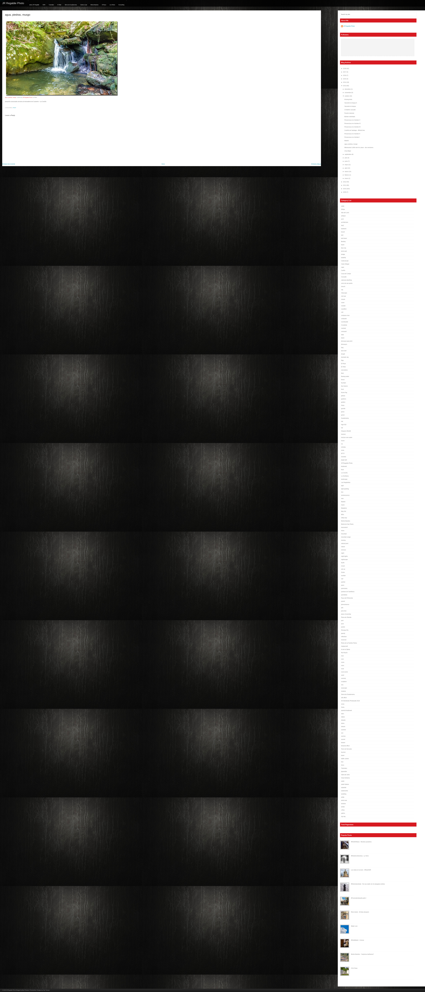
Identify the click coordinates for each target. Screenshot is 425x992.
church (343, 286)
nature (343, 546)
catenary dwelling (346, 280)
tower (342, 755)
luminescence (345, 495)
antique (343, 216)
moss (342, 530)
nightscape (344, 559)
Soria (342, 707)
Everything (121, 4)
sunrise (343, 736)
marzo (347, 171)
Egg (342, 360)
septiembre (348, 154)
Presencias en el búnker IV (352, 123)
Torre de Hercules (346, 749)
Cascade (344, 277)
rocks (342, 662)
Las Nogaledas (345, 482)
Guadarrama (345, 418)
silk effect (344, 697)
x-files (343, 810)
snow (342, 704)
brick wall (344, 251)
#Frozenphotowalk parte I (358, 898)
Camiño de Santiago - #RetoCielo (354, 130)
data (342, 334)
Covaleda (344, 325)
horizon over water (346, 437)
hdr (342, 421)
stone (342, 723)
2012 (345, 182)
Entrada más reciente (8, 164)
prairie (343, 627)
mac (342, 498)
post (14, 107)
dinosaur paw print (346, 341)
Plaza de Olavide (346, 617)
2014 (345, 82)
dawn (342, 338)
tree (342, 762)
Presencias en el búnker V (352, 120)
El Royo (104, 4)
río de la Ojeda (345, 649)
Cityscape (344, 293)
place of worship (346, 614)
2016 (345, 75)
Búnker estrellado (349, 116)
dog (342, 347)
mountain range (346, 537)
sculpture (344, 681)
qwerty (343, 633)
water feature (345, 784)
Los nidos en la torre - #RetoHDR (361, 870)
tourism (343, 752)
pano (342, 585)
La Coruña (344, 473)
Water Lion (354, 926)
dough (343, 354)
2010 (345, 188)
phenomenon (345, 604)
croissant (344, 331)
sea (342, 685)
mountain (344, 534)
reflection (344, 636)
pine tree (343, 611)
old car (343, 569)
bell (342, 235)
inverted (343, 457)
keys (342, 469)
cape (342, 267)
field (342, 373)
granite (343, 408)
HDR (44, 4)
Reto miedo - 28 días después (360, 912)
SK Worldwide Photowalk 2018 (350, 701)
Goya (342, 405)
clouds (343, 299)
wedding (343, 794)
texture (343, 742)
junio (346, 161)
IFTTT (343, 453)
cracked (343, 328)
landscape (344, 479)
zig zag (343, 816)
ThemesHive (33, 990)
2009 (345, 192)
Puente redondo (349, 113)
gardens (343, 399)
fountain (343, 383)
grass (342, 412)
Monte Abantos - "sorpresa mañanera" (362, 954)
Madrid (346, 140)
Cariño (343, 270)
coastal (343, 306)
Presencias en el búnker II (352, 134)
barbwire (343, 228)
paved (343, 601)
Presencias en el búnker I (352, 137)
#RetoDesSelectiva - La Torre (360, 856)
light (342, 485)
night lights (344, 556)
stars (342, 713)
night (342, 553)
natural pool (344, 543)
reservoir (343, 640)
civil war (343, 296)
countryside (344, 322)
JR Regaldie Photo (13, 3)
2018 (345, 68)
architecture (344, 222)
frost (342, 389)
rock (342, 659)
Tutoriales (51, 4)
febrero (347, 175)
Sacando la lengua (350, 106)
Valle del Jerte (345, 774)
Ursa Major (347, 151)
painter (343, 582)
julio (346, 158)
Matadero (344, 508)
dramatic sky (345, 357)
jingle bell (344, 460)
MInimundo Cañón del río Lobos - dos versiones (358, 147)
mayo (346, 164)
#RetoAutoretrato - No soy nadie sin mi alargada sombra (368, 884)
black (342, 245)
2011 (345, 185)
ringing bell (344, 646)
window (343, 803)
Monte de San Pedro (347, 524)
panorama (344, 588)
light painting (345, 489)
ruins (342, 665)
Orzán (343, 572)
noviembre (348, 92)
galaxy (343, 395)
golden (343, 402)
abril (346, 168)
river (342, 656)
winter (343, 807)
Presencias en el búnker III (352, 127)
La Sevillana (345, 476)
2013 (345, 85)
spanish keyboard (346, 710)
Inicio (163, 164)
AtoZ (342, 225)
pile (342, 607)
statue (343, 717)
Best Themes (25, 990)
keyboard (344, 466)
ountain (343, 575)
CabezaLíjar (345, 261)
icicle (342, 450)
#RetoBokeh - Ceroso (357, 940)
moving (343, 540)
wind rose (344, 800)
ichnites (343, 447)
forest (342, 379)
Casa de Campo (346, 273)
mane (343, 505)
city (342, 290)
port (342, 620)
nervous (343, 550)
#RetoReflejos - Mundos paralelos (361, 842)
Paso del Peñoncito (347, 598)
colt (342, 312)
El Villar (59, 4)
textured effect (345, 746)
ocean (343, 566)
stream (343, 726)
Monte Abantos (95, 4)
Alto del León (345, 212)
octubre (347, 96)
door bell (343, 351)
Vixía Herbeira (345, 778)
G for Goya (354, 968)
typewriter (344, 771)
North (342, 563)
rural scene (344, 672)
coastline (344, 309)
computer (344, 318)
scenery (343, 678)
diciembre (348, 89)
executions (344, 370)
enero (347, 178)
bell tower (344, 238)
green (343, 415)
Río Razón (344, 652)
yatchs (343, 813)
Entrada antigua (316, 164)
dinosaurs (344, 344)
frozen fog (344, 392)
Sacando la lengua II (350, 103)
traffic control (345, 758)
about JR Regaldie (34, 4)
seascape (344, 688)
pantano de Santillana (347, 591)
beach (343, 232)
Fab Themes (46, 990)
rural (342, 668)
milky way (344, 518)
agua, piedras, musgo (17, 14)
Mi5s (342, 514)
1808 (342, 206)
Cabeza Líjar (83, 4)
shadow (343, 691)
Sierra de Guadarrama (71, 4)
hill (342, 428)
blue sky (343, 248)
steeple (343, 720)
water (342, 781)
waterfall (343, 787)
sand (342, 675)
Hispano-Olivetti (346, 431)
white (342, 797)
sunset (343, 739)
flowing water (345, 376)
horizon (343, 434)
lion (342, 492)
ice (342, 444)
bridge (343, 254)
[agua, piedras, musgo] (61, 95)
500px (343, 209)
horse (343, 440)
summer (343, 730)
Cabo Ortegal (345, 264)
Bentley (343, 241)
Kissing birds (348, 99)
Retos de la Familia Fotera (349, 643)
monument (344, 527)
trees (342, 765)
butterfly (343, 257)
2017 (345, 72)
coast (342, 302)
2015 (345, 79)
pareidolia (344, 595)
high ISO (343, 424)
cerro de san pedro (347, 283)
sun (342, 733)
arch (342, 219)
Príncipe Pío (344, 630)
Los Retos (112, 4)
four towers (344, 386)
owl (342, 579)
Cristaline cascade (350, 110)
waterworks (344, 791)
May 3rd (343, 511)
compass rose (345, 315)
